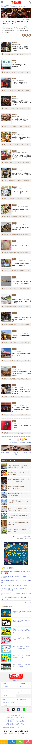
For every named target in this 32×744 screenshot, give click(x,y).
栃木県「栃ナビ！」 (11, 717)
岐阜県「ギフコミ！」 (11, 721)
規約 (2, 692)
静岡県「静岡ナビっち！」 (10, 719)
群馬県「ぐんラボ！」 (11, 723)
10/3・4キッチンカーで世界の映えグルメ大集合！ (14, 585)
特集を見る (4, 683)
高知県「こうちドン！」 (21, 727)
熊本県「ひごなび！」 (21, 717)
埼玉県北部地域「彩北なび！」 (9, 727)
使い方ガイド (4, 690)
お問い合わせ (19, 692)
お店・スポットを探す (4, 742)
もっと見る (28, 602)
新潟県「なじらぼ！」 (21, 720)
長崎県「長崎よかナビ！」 (21, 719)
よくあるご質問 (20, 690)
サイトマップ (4, 695)
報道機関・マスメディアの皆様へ (8, 702)
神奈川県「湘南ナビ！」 (11, 724)
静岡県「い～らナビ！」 (21, 724)
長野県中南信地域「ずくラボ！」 (23, 721)
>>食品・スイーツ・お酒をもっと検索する (20, 442)
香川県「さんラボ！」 (21, 723)
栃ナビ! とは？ (17, 680)
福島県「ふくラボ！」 (11, 720)
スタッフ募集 (4, 705)
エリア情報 (20, 742)
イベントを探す (12, 742)
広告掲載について (5, 699)
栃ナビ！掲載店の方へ (21, 699)
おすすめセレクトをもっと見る (22, 536)
